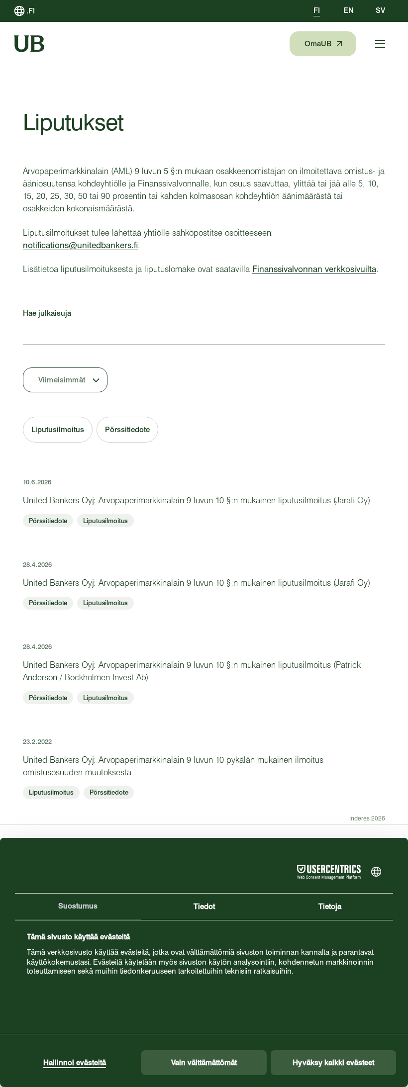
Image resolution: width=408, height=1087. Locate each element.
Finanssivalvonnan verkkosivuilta (314, 269)
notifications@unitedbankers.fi (80, 245)
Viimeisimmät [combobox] (61, 379)
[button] (58, 430)
